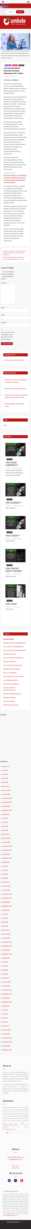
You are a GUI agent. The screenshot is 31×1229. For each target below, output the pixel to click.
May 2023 (5, 922)
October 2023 (6, 902)
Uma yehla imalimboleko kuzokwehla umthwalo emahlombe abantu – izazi (13, 258)
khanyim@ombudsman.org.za (10, 1125)
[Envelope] (21, 1180)
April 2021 (5, 1022)
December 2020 (7, 1038)
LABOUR (21, 65)
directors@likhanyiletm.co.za (10, 1215)
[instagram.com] (1, 6)
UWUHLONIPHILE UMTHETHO (13, 658)
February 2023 (6, 934)
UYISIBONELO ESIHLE (10, 680)
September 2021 (7, 1002)
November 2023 (7, 898)
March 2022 (5, 978)
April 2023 (5, 926)
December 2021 (7, 990)
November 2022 (7, 946)
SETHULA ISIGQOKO (10, 673)
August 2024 (6, 862)
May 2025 (5, 826)
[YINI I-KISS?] (15, 591)
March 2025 (5, 834)
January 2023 (6, 938)
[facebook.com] (4, 6)
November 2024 (7, 850)
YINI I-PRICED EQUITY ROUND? (13, 569)
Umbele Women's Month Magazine (15, 388)
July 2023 (5, 914)
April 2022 (5, 974)
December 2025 (7, 798)
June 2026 (5, 774)
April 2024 (5, 878)
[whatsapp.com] (7, 6)
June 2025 (5, 822)
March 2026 (5, 786)
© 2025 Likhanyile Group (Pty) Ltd (13, 360)
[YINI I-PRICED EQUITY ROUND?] (15, 555)
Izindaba (15, 65)
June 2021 (5, 1014)
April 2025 (5, 830)
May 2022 (5, 970)
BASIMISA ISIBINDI (9, 697)
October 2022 (6, 950)
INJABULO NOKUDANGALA (12, 694)
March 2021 (5, 1026)
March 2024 (5, 882)
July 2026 (5, 770)
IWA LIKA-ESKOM (8, 701)
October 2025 (6, 806)
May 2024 (5, 874)
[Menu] (2, 1)
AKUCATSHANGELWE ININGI (12, 665)
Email (3, 315)
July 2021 (5, 1010)
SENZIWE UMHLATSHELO (11, 669)
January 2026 (6, 794)
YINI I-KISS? (11, 604)
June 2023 (5, 918)
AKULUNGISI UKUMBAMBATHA (13, 646)
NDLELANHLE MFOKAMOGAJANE (14, 650)
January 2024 (6, 890)
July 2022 (5, 962)
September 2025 (7, 810)
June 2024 (5, 870)
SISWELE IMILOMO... (10, 661)
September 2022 (7, 954)
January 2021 (6, 1034)
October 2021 (6, 998)
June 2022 (5, 966)
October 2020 (6, 1046)
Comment (5, 283)
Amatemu (9, 459)
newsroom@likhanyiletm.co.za (15, 1157)
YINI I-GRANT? (12, 536)
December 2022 (7, 942)
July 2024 (5, 866)
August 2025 (6, 814)
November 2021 (7, 994)
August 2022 (6, 958)
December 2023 (7, 894)
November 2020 (7, 1042)
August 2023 (6, 910)
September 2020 (7, 1050)
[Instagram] (15, 1180)
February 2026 (6, 790)
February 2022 (6, 982)
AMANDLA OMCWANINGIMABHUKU (14, 643)
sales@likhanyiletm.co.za (15, 1159)
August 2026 (6, 766)
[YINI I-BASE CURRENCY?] (15, 449)
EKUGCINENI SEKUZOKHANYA (13, 676)
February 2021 (6, 1030)
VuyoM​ (22, 1222)
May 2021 (5, 1018)
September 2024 (7, 858)
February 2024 (6, 886)
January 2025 (6, 842)
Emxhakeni (8, 65)
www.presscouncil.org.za (9, 1129)
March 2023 (5, 930)
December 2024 (7, 846)
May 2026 (5, 778)
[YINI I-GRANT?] (15, 522)
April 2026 (5, 782)
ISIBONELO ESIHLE (9, 654)
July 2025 (5, 818)
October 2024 (6, 854)
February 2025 (6, 838)
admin (8, 468)
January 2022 (6, 986)
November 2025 (7, 802)
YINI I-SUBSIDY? (13, 503)
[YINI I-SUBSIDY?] (15, 489)
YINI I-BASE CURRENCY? (11, 463)
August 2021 (6, 1006)
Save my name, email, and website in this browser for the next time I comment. (7, 336)
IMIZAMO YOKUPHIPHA (11, 705)
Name (4, 307)
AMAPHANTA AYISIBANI (11, 684)
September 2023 (7, 906)
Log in (5, 425)
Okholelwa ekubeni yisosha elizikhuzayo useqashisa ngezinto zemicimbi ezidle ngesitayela (14, 253)
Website (3, 322)
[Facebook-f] (9, 1180)
